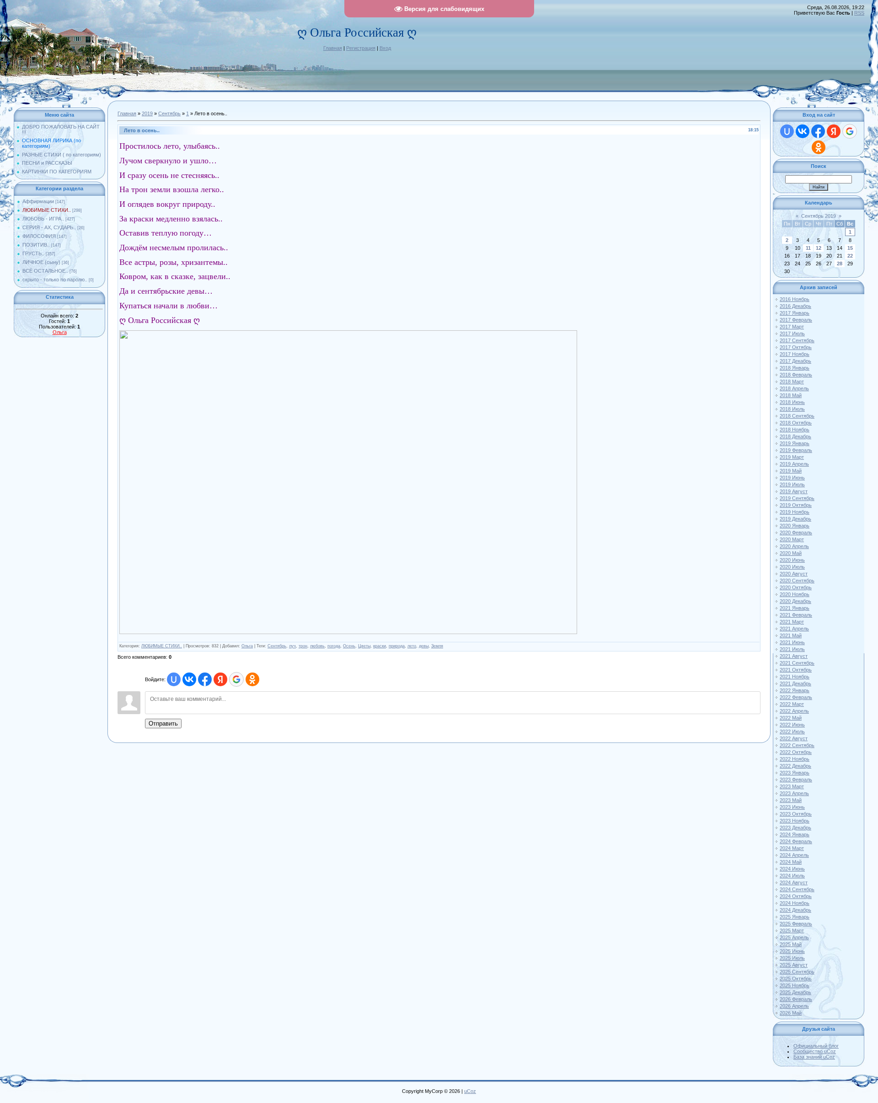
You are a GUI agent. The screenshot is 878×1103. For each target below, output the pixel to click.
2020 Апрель (794, 546)
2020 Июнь (792, 560)
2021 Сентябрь (797, 663)
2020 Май (791, 553)
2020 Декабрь (795, 601)
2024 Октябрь (796, 896)
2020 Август (794, 573)
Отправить (163, 723)
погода (333, 646)
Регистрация (360, 48)
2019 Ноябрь (794, 512)
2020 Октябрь (796, 587)
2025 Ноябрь (794, 985)
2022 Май (791, 718)
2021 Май (791, 635)
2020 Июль (792, 567)
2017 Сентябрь (797, 340)
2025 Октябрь (796, 978)
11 (808, 248)
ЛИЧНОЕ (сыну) (41, 262)
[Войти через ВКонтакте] (189, 679)
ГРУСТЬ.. (33, 253)
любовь (317, 646)
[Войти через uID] (174, 679)
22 (850, 255)
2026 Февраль (796, 999)
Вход (385, 48)
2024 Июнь (792, 869)
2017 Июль (792, 333)
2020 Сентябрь (797, 580)
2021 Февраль (796, 615)
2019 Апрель (794, 464)
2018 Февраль (796, 374)
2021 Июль (792, 649)
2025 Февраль (796, 923)
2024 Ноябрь (794, 903)
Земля (437, 646)
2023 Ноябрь (794, 820)
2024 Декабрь (795, 910)
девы (423, 646)
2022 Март (792, 704)
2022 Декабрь (795, 766)
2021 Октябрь (796, 670)
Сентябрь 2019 (818, 216)
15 (850, 248)
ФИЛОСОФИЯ (39, 236)
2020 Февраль (796, 532)
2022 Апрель (794, 711)
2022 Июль (792, 731)
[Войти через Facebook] (205, 679)
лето (411, 646)
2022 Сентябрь (797, 745)
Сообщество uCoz (814, 1051)
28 (839, 263)
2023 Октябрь (796, 814)
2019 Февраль (796, 450)
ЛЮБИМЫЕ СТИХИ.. (46, 210)
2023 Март (792, 786)
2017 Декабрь (795, 361)
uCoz (470, 1091)
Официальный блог (816, 1046)
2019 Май (791, 470)
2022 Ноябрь (794, 759)
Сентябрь (169, 113)
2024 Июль (792, 875)
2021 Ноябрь (794, 676)
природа (397, 646)
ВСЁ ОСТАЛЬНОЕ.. (45, 271)
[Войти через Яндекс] (220, 679)
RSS (859, 13)
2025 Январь (794, 917)
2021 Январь (794, 608)
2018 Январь (794, 368)
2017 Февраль (796, 320)
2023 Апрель (794, 793)
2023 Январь (794, 772)
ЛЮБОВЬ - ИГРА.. (43, 218)
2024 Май (791, 862)
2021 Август (794, 656)
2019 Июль (792, 484)
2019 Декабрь (795, 519)
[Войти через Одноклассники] (252, 679)
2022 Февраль (796, 697)
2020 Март (792, 539)
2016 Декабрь (795, 306)
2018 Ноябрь (794, 429)
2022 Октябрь (796, 752)
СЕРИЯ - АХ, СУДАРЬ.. (49, 227)
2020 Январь (794, 525)
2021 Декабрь (795, 683)
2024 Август (794, 882)
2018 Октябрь (796, 422)
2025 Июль (792, 958)
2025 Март (792, 930)
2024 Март (792, 848)
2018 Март (792, 381)
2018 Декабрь (795, 436)
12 (818, 248)
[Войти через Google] (236, 679)
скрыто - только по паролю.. (54, 279)
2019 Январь (794, 443)
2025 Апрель (794, 937)
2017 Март (792, 326)
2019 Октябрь (796, 505)
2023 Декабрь (795, 827)
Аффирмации (38, 201)
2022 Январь (794, 690)
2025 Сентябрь (797, 971)
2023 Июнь (792, 807)
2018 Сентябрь (797, 416)
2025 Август (794, 965)
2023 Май (791, 800)
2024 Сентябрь (797, 889)
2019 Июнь (792, 477)
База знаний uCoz (814, 1057)
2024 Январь (794, 834)
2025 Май (791, 944)
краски (379, 646)
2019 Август (794, 491)
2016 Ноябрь (794, 299)
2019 (147, 113)
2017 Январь (794, 313)
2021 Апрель (794, 628)
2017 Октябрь (796, 347)
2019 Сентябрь (797, 498)
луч (292, 646)
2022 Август (794, 738)
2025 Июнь (792, 951)
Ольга (60, 332)
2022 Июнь (792, 724)
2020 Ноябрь (794, 594)
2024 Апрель (794, 855)
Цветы (364, 646)
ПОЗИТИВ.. (36, 245)
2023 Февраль (796, 779)
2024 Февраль (796, 841)
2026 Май (791, 1013)
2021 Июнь (792, 642)
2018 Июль (792, 409)
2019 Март (792, 457)
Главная (332, 48)
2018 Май (791, 395)
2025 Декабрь (795, 992)
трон (303, 646)
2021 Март (792, 621)
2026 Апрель (794, 1006)
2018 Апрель (794, 388)
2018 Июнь (792, 402)
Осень (349, 646)
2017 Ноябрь (794, 354)
